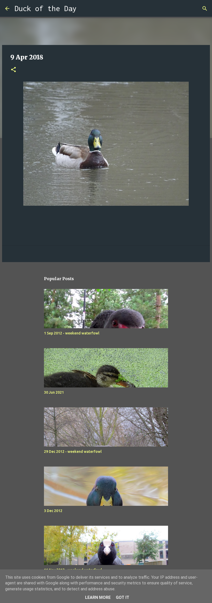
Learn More (98, 597)
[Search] (84, 8)
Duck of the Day (45, 8)
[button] (13, 69)
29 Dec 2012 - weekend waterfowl (73, 451)
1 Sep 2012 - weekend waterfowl (71, 333)
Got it (122, 597)
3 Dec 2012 (53, 511)
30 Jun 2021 (54, 392)
